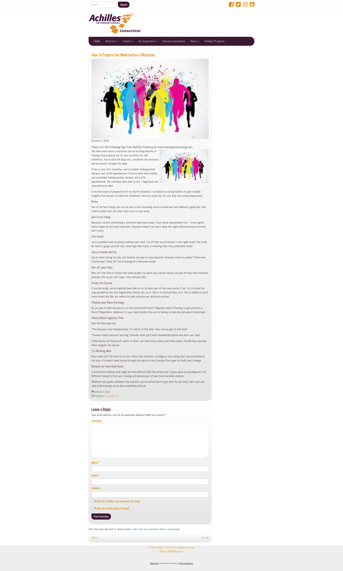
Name (95, 463)
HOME (97, 41)
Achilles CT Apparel (214, 41)
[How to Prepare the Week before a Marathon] (150, 99)
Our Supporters (146, 41)
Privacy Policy (155, 547)
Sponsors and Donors (173, 41)
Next (204, 537)
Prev (95, 537)
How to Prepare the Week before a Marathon (123, 55)
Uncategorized (112, 396)
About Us (110, 41)
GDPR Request (175, 551)
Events (127, 41)
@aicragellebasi (186, 563)
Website (95, 488)
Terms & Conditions (175, 547)
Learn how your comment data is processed (155, 529)
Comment (96, 421)
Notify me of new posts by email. (112, 508)
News (194, 41)
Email (95, 475)
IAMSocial (154, 563)
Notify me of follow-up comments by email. (117, 501)
